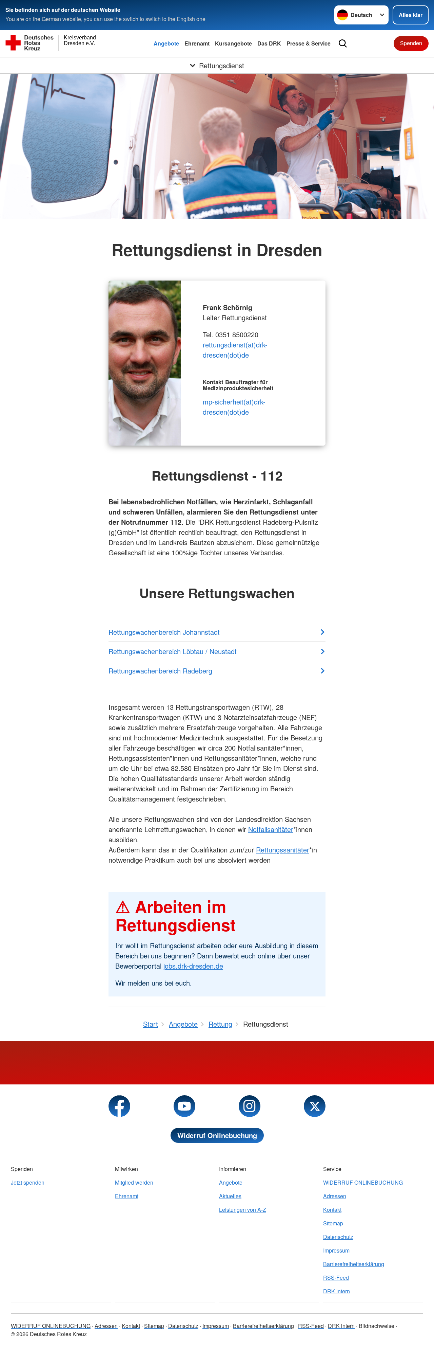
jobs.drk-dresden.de (193, 966)
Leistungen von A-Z (242, 1209)
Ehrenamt (197, 43)
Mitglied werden (134, 1182)
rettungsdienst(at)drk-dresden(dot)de (235, 350)
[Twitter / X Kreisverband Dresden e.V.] (315, 1106)
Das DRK (269, 43)
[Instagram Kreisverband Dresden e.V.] (249, 1106)
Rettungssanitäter (282, 850)
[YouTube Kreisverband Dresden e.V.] (184, 1106)
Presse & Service (309, 43)
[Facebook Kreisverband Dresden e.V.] (119, 1106)
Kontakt (332, 1209)
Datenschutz (338, 1237)
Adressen (334, 1196)
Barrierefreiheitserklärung (353, 1264)
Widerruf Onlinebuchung (217, 1135)
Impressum (336, 1250)
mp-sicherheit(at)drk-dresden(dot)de (234, 407)
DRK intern (336, 1291)
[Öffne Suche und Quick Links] (342, 43)
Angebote (166, 43)
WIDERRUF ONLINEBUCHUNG (363, 1182)
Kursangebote (233, 43)
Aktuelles (230, 1196)
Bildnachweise (376, 1326)
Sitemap (333, 1223)
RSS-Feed (336, 1277)
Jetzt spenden (27, 1182)
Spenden (411, 43)
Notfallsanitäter (270, 829)
